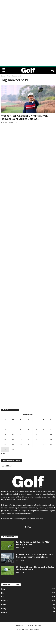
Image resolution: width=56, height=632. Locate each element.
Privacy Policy (19, 625)
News (3, 593)
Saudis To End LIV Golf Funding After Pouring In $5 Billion (33, 543)
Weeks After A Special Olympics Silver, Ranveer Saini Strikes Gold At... (24, 117)
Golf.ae (4, 122)
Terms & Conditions (34, 625)
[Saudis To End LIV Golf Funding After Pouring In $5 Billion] (7, 545)
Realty (3, 609)
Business (4, 601)
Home (3, 76)
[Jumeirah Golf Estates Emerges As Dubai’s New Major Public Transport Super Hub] (7, 558)
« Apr (3, 453)
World (3, 605)
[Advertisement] (28, 4)
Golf (2, 597)
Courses (4, 612)
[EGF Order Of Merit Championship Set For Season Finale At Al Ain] (7, 570)
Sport (3, 589)
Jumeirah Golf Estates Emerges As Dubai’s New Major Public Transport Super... (35, 555)
